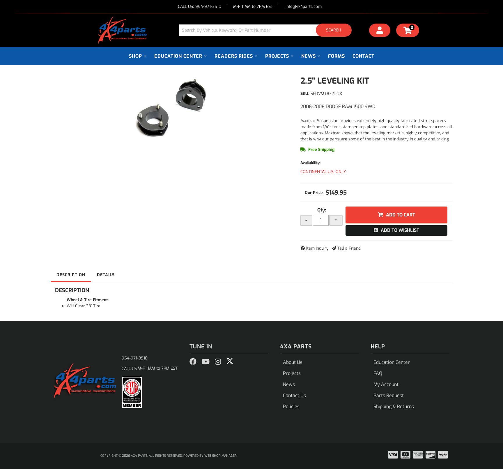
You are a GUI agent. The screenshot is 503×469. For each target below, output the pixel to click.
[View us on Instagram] (218, 362)
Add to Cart (400, 215)
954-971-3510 (135, 358)
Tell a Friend (349, 248)
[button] (267, 30)
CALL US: (199, 6)
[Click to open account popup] (380, 31)
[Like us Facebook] (192, 362)
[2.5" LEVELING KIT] (171, 108)
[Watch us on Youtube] (206, 362)
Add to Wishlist (400, 230)
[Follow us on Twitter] (229, 361)
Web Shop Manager (220, 456)
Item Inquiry (317, 248)
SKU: (304, 93)
